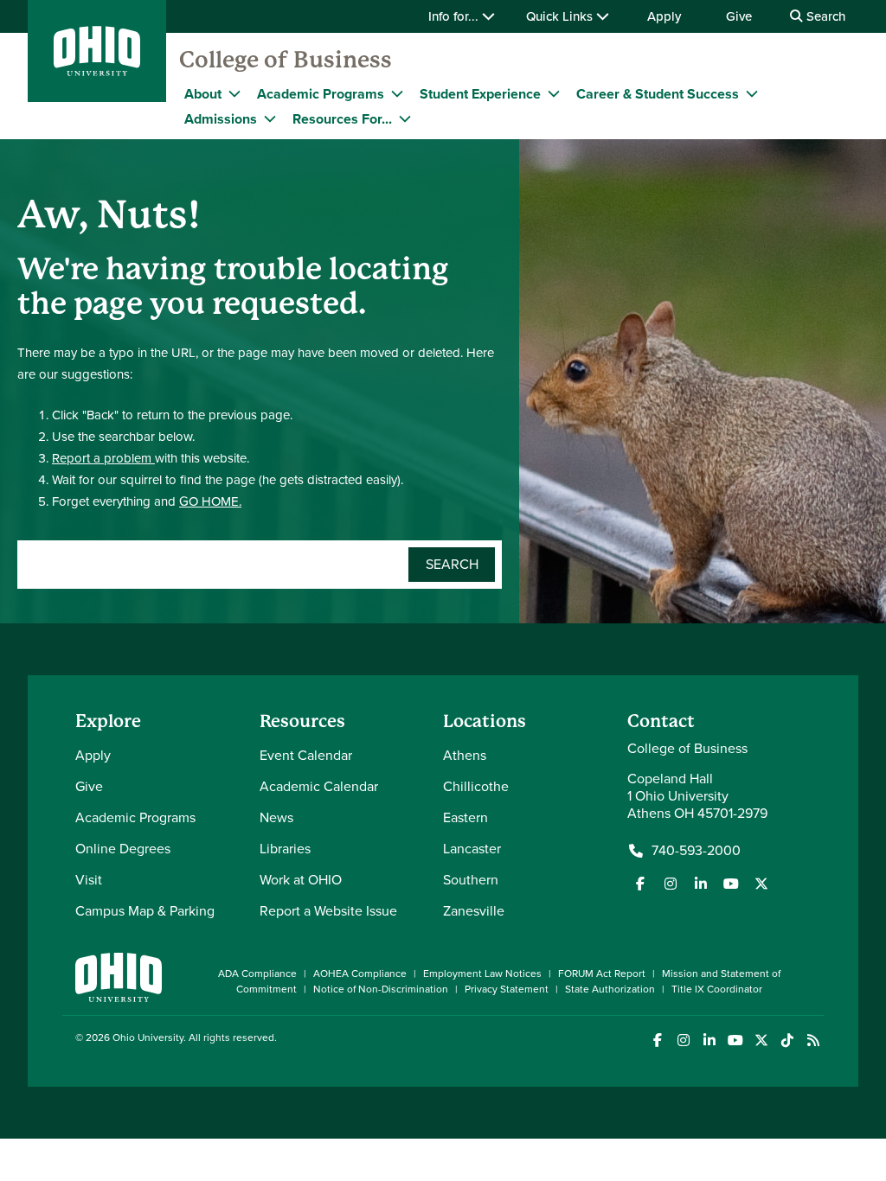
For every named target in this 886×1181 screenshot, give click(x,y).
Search (824, 16)
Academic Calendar (319, 786)
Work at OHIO (301, 880)
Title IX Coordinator (716, 989)
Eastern (465, 817)
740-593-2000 (696, 850)
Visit (88, 880)
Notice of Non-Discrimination (380, 989)
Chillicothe (476, 786)
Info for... (455, 16)
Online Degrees (122, 849)
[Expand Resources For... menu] (404, 118)
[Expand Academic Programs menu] (397, 93)
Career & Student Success (657, 94)
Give (739, 16)
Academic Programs (320, 94)
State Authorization (610, 989)
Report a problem (103, 458)
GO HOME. (210, 501)
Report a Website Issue (328, 911)
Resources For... (342, 119)
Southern (470, 880)
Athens (464, 755)
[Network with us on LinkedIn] (701, 884)
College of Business (285, 60)
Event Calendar (306, 755)
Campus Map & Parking (145, 911)
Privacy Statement (507, 989)
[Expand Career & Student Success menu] (751, 93)
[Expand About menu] (234, 93)
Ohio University (147, 1037)
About (203, 94)
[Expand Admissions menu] (269, 118)
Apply (664, 16)
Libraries (285, 849)
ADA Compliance (257, 973)
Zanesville (473, 911)
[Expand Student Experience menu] (553, 93)
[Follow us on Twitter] (761, 884)
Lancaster (472, 849)
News (276, 817)
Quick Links (561, 16)
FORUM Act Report (601, 973)
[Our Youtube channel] (731, 884)
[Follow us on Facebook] (640, 884)
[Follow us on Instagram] (671, 884)
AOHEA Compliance (360, 973)
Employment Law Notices (482, 973)
